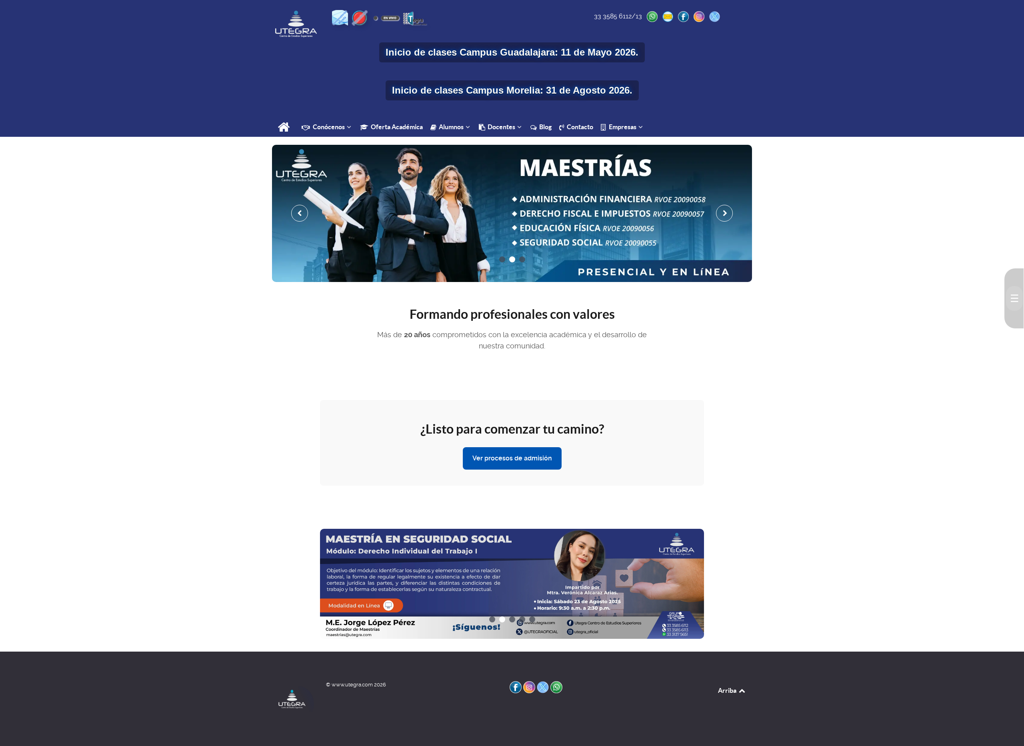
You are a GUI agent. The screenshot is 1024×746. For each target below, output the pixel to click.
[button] (502, 259)
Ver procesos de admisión (512, 458)
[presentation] (299, 213)
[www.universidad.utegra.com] (296, 24)
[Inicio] (284, 128)
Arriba (728, 690)
